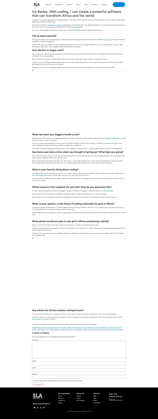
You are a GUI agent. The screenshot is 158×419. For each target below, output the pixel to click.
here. (95, 324)
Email (34, 367)
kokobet (67, 417)
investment (109, 191)
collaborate (70, 327)
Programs (69, 4)
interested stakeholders (112, 138)
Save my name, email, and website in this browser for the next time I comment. (58, 380)
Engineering (91, 327)
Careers (86, 4)
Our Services (58, 4)
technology (86, 329)
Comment (35, 340)
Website (34, 374)
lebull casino (75, 417)
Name (34, 361)
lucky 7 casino (83, 417)
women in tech (94, 329)
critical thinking (39, 175)
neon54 (90, 417)
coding (64, 327)
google (110, 327)
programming (64, 329)
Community (94, 4)
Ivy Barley (52, 329)
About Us (48, 4)
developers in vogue (81, 327)
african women (41, 327)
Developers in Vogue (54, 25)
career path (107, 39)
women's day (104, 329)
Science (71, 329)
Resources (104, 4)
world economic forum (116, 329)
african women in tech (54, 327)
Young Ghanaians (77, 27)
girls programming (47, 56)
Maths (57, 329)
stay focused (36, 319)
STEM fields (78, 329)
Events (78, 4)
